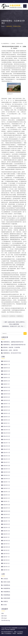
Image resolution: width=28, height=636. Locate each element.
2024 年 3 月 (6, 456)
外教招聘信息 (6, 585)
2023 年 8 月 (6, 478)
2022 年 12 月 (6, 504)
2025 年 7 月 (6, 403)
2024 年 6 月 (6, 446)
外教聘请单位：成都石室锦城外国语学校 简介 (14, 344)
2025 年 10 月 (6, 394)
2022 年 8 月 (6, 518)
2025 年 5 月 (6, 410)
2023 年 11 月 (6, 469)
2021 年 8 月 (6, 553)
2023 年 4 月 (6, 491)
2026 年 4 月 (6, 374)
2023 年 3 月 (6, 495)
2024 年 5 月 (6, 449)
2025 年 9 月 (6, 397)
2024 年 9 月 (6, 436)
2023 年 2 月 (6, 498)
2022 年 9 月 (6, 514)
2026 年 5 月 (6, 371)
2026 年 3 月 (6, 377)
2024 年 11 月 (6, 430)
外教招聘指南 (6, 595)
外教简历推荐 (6, 598)
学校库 (14, 633)
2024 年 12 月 (6, 426)
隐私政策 (12, 629)
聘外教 (13, 43)
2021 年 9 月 (6, 550)
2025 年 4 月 (6, 413)
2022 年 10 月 (6, 511)
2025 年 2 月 (6, 420)
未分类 (5, 605)
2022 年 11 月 (6, 508)
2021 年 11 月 (6, 544)
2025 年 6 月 (6, 407)
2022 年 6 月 (6, 524)
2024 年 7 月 (6, 443)
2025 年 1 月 (6, 423)
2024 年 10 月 (6, 433)
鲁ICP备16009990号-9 (7, 632)
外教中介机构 (6, 582)
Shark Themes (5, 629)
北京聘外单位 (12, 316)
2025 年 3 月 (6, 416)
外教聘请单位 (20, 316)
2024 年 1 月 (6, 462)
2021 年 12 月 (6, 540)
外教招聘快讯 (6, 591)
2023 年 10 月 (6, 472)
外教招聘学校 (6, 43)
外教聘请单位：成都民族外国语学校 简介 (13, 342)
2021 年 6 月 (6, 560)
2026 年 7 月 (6, 364)
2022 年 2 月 (6, 534)
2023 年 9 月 (6, 475)
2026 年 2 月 (6, 381)
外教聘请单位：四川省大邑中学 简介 (12, 353)
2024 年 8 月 (6, 439)
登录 (2, 613)
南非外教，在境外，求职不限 (10, 350)
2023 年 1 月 (6, 501)
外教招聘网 (15, 5)
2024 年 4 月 (6, 452)
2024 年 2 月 (6, 459)
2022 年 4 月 (6, 527)
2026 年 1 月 (6, 384)
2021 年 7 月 (6, 557)
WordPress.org (5, 620)
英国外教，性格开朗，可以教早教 (11, 347)
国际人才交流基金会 (6, 633)
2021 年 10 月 (6, 547)
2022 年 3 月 (6, 531)
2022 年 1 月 (6, 537)
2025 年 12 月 (6, 387)
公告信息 (5, 578)
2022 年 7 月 (6, 521)
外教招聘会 (20, 633)
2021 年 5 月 (6, 563)
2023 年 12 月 (6, 465)
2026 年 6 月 (6, 368)
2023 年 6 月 (6, 485)
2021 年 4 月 (6, 566)
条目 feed (4, 616)
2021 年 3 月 (6, 570)
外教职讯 (5, 601)
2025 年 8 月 (6, 400)
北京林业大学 (5, 316)
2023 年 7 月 (6, 482)
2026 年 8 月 (6, 361)
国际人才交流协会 (18, 632)
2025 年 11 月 (6, 390)
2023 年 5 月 (6, 488)
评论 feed (4, 618)
